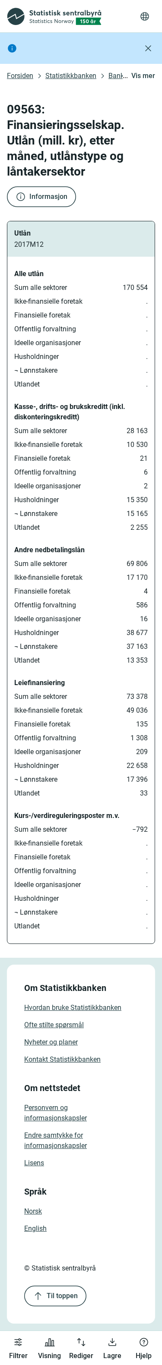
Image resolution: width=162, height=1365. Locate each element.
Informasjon (48, 196)
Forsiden (20, 76)
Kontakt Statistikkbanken (62, 1059)
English (35, 1228)
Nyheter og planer (51, 1042)
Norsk (33, 1211)
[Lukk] (148, 48)
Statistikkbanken (70, 76)
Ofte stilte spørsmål (54, 1025)
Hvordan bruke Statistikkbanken (72, 1007)
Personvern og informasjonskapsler (55, 1113)
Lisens (34, 1163)
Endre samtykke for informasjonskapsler (55, 1140)
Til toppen (62, 1296)
